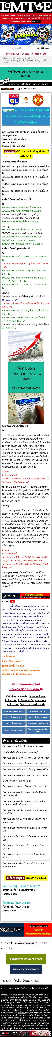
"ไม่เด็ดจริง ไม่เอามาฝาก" (16, 902)
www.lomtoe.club (29, 16)
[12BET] (24, 1033)
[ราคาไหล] (26, 346)
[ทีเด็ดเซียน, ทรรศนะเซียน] (26, 408)
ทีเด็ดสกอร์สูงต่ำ (15, 878)
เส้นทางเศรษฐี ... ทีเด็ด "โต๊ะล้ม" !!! (21, 886)
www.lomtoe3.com (18, 21)
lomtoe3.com (6, 995)
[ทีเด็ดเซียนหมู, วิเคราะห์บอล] (26, 596)
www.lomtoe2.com (26, 18)
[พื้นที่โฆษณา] (26, 377)
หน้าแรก (6, 58)
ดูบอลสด (8, 110)
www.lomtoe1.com (10, 18)
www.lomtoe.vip (44, 16)
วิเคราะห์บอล (28, 995)
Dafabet (10, 151)
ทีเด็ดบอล (22, 1013)
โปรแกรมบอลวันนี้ (32, 1002)
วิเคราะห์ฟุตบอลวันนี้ (21, 58)
